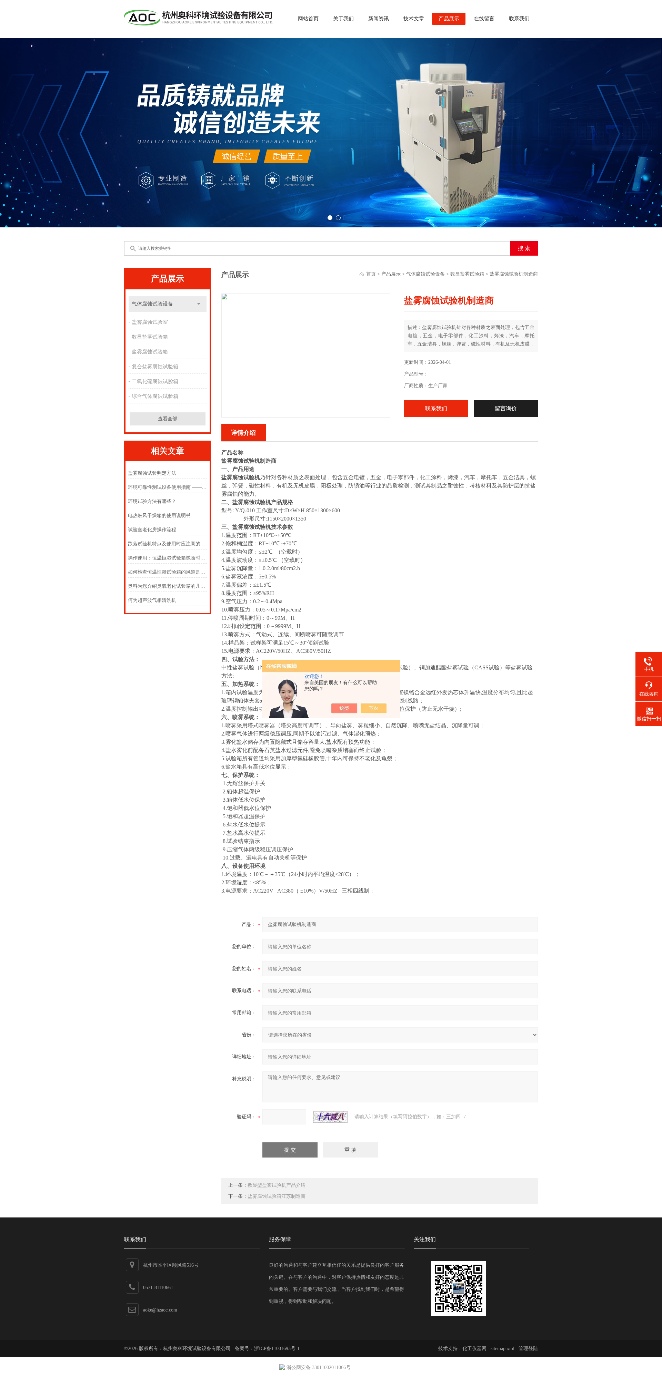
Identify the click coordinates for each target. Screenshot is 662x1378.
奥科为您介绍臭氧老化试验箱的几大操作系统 (167, 586)
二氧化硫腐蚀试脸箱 (155, 381)
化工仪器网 (474, 1348)
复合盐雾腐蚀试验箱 (155, 366)
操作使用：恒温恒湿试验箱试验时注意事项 (167, 558)
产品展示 (449, 18)
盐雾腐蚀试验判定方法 (152, 473)
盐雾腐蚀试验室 (150, 322)
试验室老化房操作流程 (152, 529)
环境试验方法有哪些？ (152, 501)
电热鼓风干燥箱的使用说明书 (159, 515)
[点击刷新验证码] (330, 1117)
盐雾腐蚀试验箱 (150, 351)
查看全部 (167, 418)
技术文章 (413, 18)
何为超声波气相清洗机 (152, 600)
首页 (371, 274)
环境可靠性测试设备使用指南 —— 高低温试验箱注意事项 (167, 487)
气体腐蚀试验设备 (152, 304)
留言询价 (506, 408)
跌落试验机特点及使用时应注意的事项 (167, 543)
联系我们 (519, 18)
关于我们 (343, 18)
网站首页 (308, 18)
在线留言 (484, 18)
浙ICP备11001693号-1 (277, 1348)
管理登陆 (528, 1348)
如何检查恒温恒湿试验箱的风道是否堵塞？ (167, 572)
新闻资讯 (378, 18)
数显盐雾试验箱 (150, 337)
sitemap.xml (502, 1348)
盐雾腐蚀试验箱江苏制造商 (276, 1196)
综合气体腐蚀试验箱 (155, 396)
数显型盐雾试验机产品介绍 (276, 1185)
